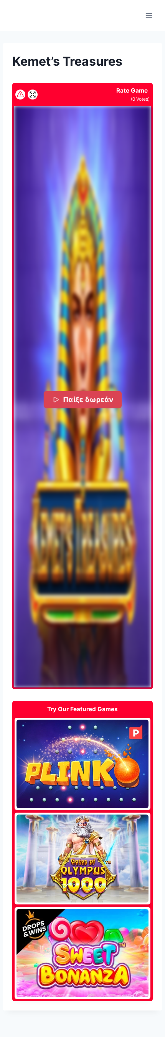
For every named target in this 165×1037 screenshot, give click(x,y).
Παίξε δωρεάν (88, 399)
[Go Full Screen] (33, 95)
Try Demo (83, 763)
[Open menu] (149, 15)
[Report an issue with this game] (20, 95)
